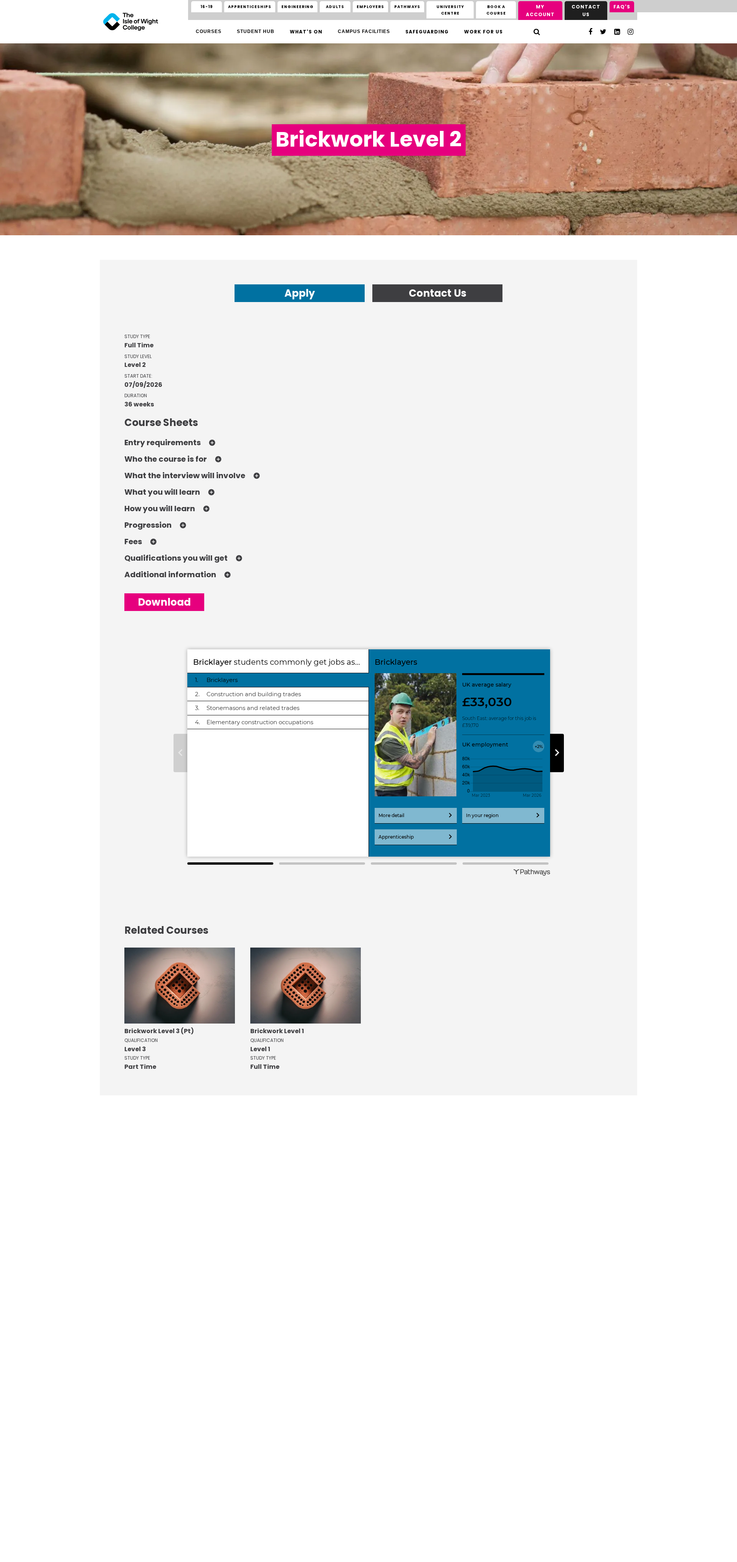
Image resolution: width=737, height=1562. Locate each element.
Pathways (407, 7)
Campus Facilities (364, 31)
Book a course (496, 10)
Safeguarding (427, 31)
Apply (299, 293)
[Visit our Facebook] (590, 31)
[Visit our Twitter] (603, 31)
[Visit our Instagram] (630, 31)
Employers (370, 7)
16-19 (206, 7)
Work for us (483, 31)
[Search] (536, 31)
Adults (335, 7)
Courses (208, 31)
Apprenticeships (249, 7)
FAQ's (621, 6)
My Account (540, 10)
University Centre (450, 10)
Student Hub (255, 31)
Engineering (297, 7)
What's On (306, 31)
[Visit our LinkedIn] (617, 31)
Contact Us (586, 10)
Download (164, 602)
